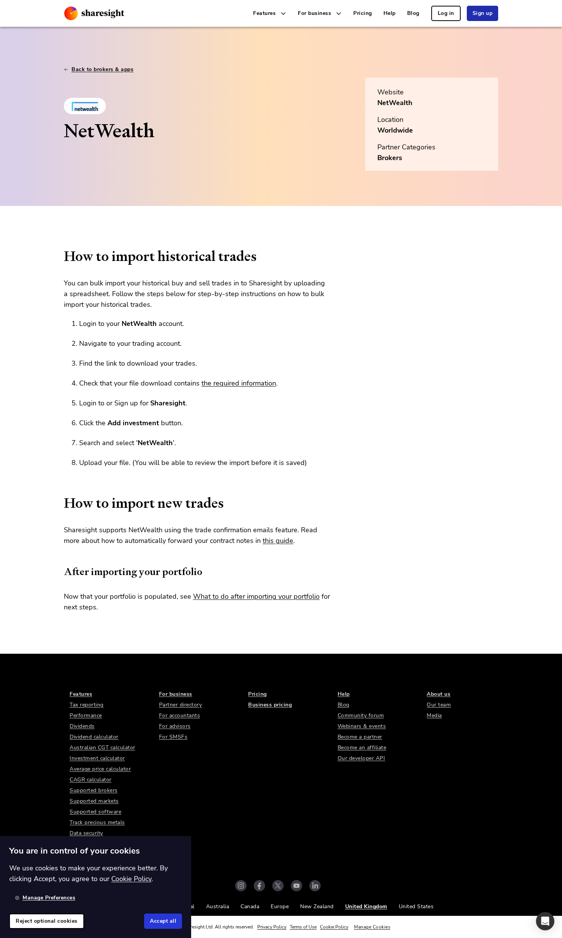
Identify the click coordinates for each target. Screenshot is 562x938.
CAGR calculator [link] (91, 779)
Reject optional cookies (47, 921)
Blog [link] (413, 13)
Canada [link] (249, 906)
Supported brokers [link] (94, 790)
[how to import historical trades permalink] (60, 256)
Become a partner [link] (360, 736)
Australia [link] (217, 906)
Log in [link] (446, 13)
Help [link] (389, 13)
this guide (278, 540)
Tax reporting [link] (87, 704)
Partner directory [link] (180, 704)
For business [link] (175, 694)
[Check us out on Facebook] (259, 885)
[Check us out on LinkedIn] (315, 885)
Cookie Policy (334, 927)
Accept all (163, 921)
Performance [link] (86, 715)
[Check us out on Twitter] (278, 885)
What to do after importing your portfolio (256, 596)
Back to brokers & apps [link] (102, 69)
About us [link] (438, 694)
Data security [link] (86, 833)
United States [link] (416, 906)
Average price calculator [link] (100, 769)
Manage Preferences (49, 897)
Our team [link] (439, 704)
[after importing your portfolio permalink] (60, 571)
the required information (238, 383)
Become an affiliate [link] (362, 747)
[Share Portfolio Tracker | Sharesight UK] (94, 13)
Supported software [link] (95, 811)
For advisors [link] (175, 726)
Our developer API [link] (361, 758)
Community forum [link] (361, 715)
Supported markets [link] (94, 801)
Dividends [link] (82, 726)
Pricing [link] (362, 13)
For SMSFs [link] (173, 736)
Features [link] (81, 694)
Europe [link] (280, 906)
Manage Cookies (372, 927)
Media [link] (434, 715)
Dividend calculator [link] (94, 736)
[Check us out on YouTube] (296, 885)
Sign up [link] (483, 13)
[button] (545, 921)
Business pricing (270, 704)
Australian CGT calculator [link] (102, 747)
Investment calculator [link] (97, 758)
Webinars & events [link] (362, 726)
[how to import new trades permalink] (60, 503)
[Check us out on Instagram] (241, 885)
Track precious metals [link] (97, 822)
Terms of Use (303, 927)
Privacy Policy (271, 927)
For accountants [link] (179, 715)
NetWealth (395, 102)
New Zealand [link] (317, 906)
